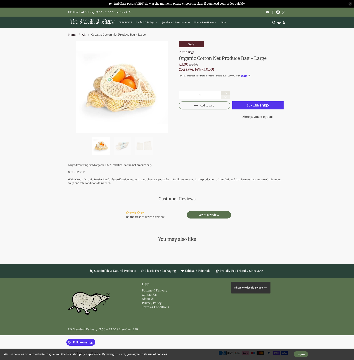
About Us (148, 298)
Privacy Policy (152, 303)
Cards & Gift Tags (145, 22)
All (84, 34)
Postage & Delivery (154, 290)
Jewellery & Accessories (174, 22)
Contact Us (149, 294)
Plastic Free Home (204, 22)
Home (72, 34)
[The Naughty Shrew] (92, 22)
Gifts (223, 22)
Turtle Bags (186, 52)
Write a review (209, 215)
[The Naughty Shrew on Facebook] (273, 12)
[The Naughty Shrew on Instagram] (278, 12)
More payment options (257, 116)
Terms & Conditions (155, 307)
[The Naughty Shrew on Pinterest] (283, 12)
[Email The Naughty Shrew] (267, 12)
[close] (350, 4)
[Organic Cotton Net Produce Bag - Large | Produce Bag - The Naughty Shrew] (121, 87)
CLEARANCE (125, 22)
